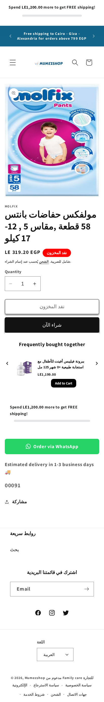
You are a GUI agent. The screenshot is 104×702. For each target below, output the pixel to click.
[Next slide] (96, 364)
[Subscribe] (87, 589)
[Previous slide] (7, 364)
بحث (14, 549)
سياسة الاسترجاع (46, 685)
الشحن (44, 261)
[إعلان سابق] (10, 36)
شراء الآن (52, 325)
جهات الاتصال (77, 694)
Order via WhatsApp (56, 446)
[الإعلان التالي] (93, 36)
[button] (13, 62)
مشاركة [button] (19, 501)
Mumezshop (35, 677)
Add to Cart (63, 383)
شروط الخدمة (34, 694)
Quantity (13, 271)
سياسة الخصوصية (78, 685)
